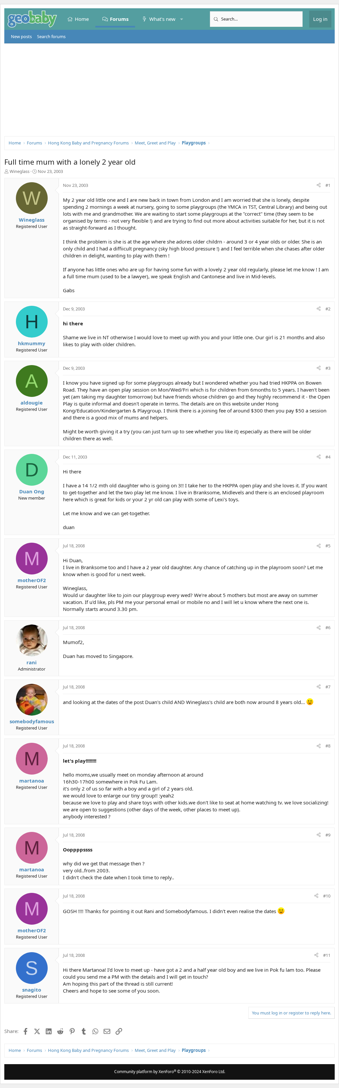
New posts (21, 36)
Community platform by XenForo (169, 1071)
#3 (327, 368)
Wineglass (19, 171)
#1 (327, 185)
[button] (181, 19)
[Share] (318, 185)
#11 (326, 955)
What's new (162, 19)
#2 (327, 309)
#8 (327, 746)
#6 (327, 627)
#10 (326, 896)
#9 (327, 835)
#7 (327, 687)
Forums (119, 19)
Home (82, 19)
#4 (327, 457)
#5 (327, 546)
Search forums (51, 36)
